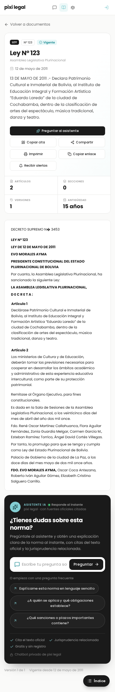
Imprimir (36, 154)
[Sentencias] (72, 7)
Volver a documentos (30, 24)
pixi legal (14, 7)
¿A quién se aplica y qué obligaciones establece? (60, 603)
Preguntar (83, 564)
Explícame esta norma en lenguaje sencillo (57, 588)
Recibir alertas (36, 165)
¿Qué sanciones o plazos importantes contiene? (60, 620)
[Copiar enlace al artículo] (101, 304)
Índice (99, 680)
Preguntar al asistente (60, 130)
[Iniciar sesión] (106, 7)
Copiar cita (36, 142)
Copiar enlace (84, 154)
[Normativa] (63, 7)
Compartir (84, 142)
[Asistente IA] (54, 7)
